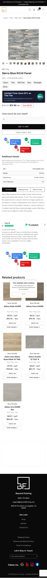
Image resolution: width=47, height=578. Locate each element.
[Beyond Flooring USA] (4, 9)
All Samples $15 (23, 4)
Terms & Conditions (23, 545)
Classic (5, 82)
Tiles (11, 18)
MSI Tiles (5, 69)
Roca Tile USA (12, 303)
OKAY (24, 294)
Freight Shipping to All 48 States (34, 2)
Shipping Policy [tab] (23, 189)
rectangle (37, 82)
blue (29, 82)
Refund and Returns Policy (23, 541)
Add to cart (23, 127)
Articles (23, 523)
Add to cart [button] (12, 323)
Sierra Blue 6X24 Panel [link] (31, 18)
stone (5, 87)
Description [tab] (9, 189)
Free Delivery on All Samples (12, 2)
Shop (23, 519)
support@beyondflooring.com (23, 502)
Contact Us (23, 527)
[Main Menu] (43, 9)
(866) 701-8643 (23, 498)
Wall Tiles (18, 18)
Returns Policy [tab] (37, 189)
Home (5, 18)
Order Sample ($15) (23, 132)
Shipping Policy (23, 537)
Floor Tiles (10, 312)
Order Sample (11, 327)
